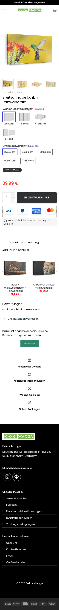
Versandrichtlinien (16, 498)
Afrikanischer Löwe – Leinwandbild (44, 286)
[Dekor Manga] (30, 10)
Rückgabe (12, 504)
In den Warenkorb (36, 197)
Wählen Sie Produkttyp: (23, 109)
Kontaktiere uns (16, 549)
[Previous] (7, 49)
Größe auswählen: (21, 146)
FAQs (9, 556)
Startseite (7, 92)
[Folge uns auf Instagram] (7, 477)
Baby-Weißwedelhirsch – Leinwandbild (15, 288)
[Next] (51, 49)
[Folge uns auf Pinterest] (16, 477)
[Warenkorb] (55, 10)
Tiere (19, 92)
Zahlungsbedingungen (20, 524)
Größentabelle (15, 562)
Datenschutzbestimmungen (24, 511)
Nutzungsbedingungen (19, 517)
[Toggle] (5, 242)
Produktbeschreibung (24, 242)
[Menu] (4, 10)
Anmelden (30, 343)
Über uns (11, 543)
